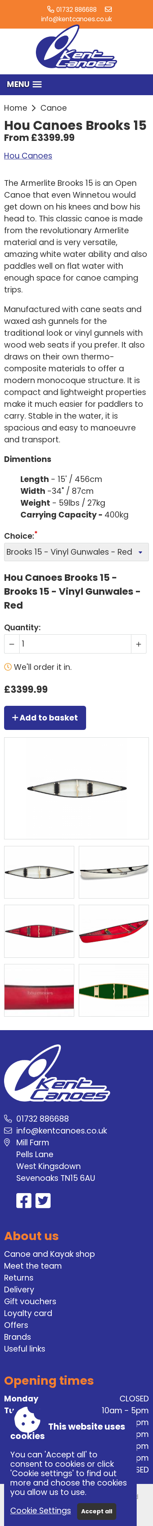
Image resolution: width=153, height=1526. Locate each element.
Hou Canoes (28, 155)
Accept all (96, 1511)
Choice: (19, 536)
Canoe (53, 108)
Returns (18, 1277)
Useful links (24, 1348)
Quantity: (22, 627)
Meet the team (33, 1266)
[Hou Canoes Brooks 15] (39, 872)
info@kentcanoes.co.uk (76, 19)
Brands (17, 1337)
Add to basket (48, 717)
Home (15, 108)
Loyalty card (28, 1313)
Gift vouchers (30, 1301)
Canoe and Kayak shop (49, 1254)
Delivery (19, 1289)
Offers (16, 1325)
